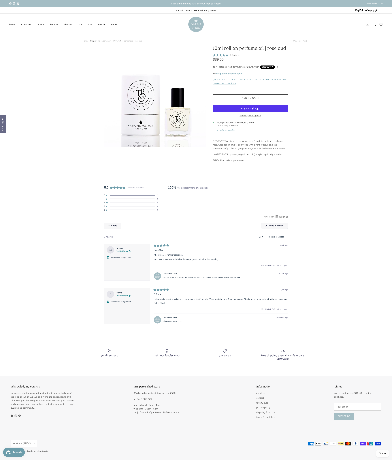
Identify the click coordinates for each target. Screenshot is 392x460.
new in (101, 24)
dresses (68, 24)
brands (41, 24)
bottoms (54, 24)
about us (260, 393)
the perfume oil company (100, 41)
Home (85, 41)
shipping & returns (265, 412)
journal (114, 24)
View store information (226, 130)
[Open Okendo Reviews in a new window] (276, 216)
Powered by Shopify (39, 451)
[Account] (366, 24)
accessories (26, 24)
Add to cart (250, 97)
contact (260, 397)
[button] (226, 55)
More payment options (250, 115)
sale (90, 24)
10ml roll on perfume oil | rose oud (127, 41)
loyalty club (262, 402)
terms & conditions (265, 417)
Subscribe (344, 416)
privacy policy (263, 407)
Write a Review (278, 226)
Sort (261, 236)
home (12, 24)
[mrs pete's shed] (196, 24)
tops (80, 24)
